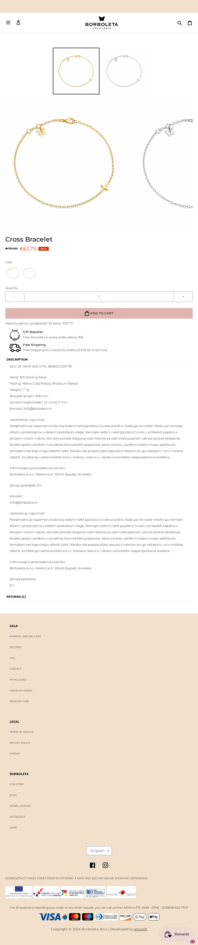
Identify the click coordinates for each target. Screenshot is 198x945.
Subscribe (98, 485)
